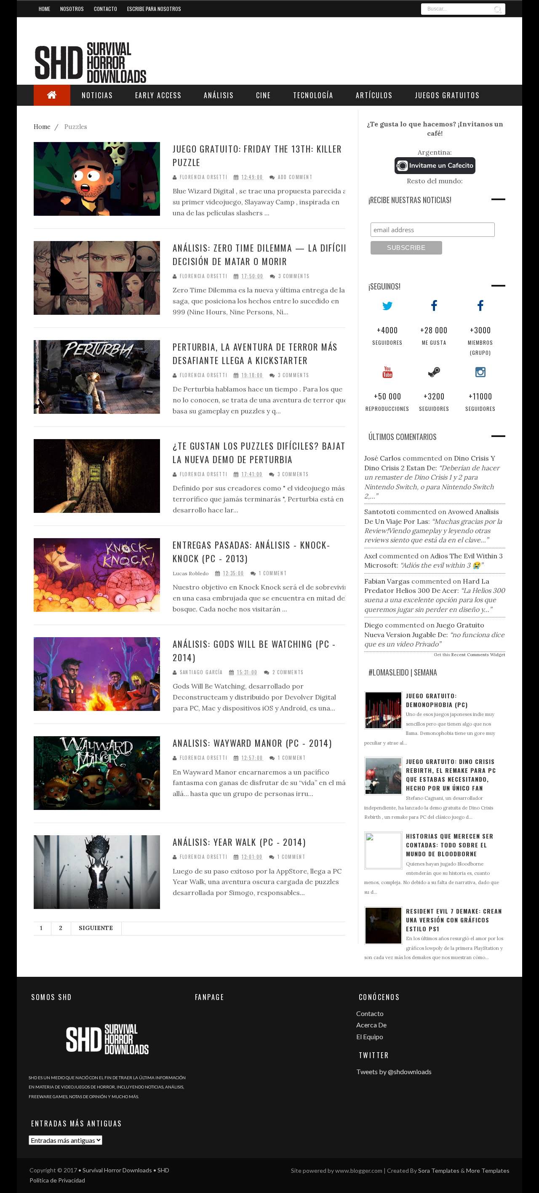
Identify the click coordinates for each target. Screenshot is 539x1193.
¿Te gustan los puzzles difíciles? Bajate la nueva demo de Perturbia (261, 452)
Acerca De (371, 1025)
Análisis (219, 95)
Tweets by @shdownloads (394, 1071)
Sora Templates (438, 1170)
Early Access (158, 95)
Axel (370, 556)
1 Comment (273, 573)
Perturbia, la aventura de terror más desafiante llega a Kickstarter (255, 353)
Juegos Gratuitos (447, 95)
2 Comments (288, 672)
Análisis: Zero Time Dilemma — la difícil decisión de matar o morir (260, 254)
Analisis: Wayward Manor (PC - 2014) (252, 742)
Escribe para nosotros (154, 8)
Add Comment (295, 177)
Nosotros (72, 8)
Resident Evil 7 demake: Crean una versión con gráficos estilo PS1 (454, 919)
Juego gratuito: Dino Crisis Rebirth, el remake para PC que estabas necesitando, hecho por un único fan (451, 774)
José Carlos (382, 458)
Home (44, 8)
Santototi (379, 511)
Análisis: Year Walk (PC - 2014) (239, 841)
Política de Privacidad (57, 1180)
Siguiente (96, 928)
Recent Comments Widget (478, 654)
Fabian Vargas (387, 581)
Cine (263, 95)
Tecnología (313, 95)
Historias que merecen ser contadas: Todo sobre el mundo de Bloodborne (450, 844)
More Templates (488, 1170)
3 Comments (294, 276)
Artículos (374, 95)
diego (373, 625)
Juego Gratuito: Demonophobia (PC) (437, 700)
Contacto (105, 8)
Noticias (97, 95)
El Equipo (369, 1036)
